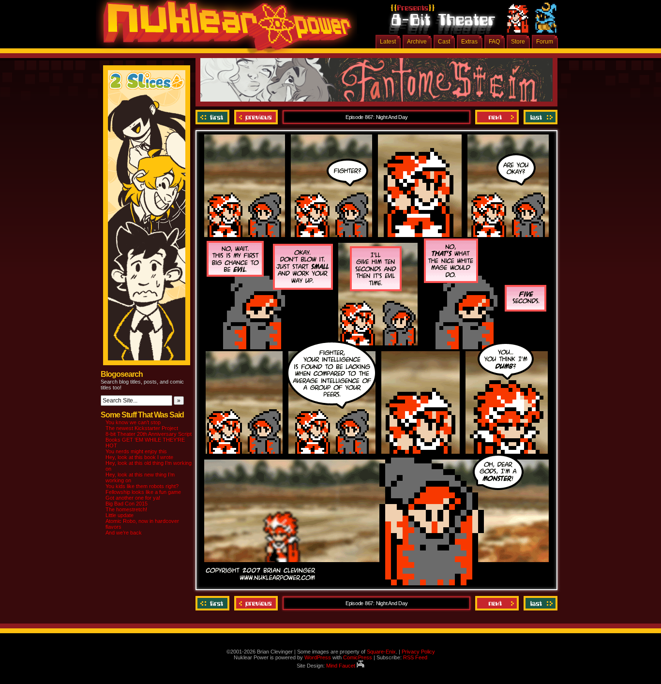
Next (497, 117)
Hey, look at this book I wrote (139, 457)
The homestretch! (126, 509)
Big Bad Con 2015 (126, 503)
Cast (444, 41)
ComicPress (357, 657)
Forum (544, 41)
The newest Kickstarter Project (141, 428)
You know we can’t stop (133, 422)
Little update (119, 515)
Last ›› (539, 117)
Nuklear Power (224, 29)
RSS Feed (415, 657)
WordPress (317, 657)
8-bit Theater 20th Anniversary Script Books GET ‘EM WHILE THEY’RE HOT (148, 439)
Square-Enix (381, 651)
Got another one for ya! (132, 498)
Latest (388, 41)
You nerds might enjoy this (136, 451)
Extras (469, 41)
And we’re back (123, 532)
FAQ (494, 41)
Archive (417, 41)
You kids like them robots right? (142, 486)
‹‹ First (213, 117)
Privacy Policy (418, 651)
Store (518, 41)
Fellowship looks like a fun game (143, 492)
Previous (256, 117)
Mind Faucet (341, 666)
